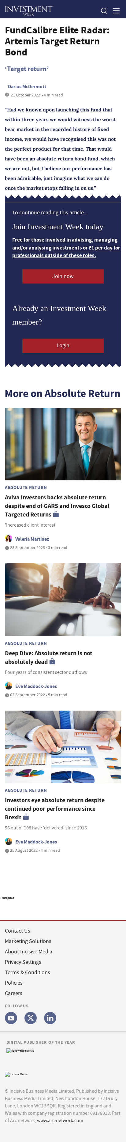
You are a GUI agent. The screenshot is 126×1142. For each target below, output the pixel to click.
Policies (14, 982)
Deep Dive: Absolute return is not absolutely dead (48, 657)
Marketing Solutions (28, 941)
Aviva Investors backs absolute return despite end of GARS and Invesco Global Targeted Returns (57, 506)
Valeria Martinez (32, 539)
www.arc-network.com (60, 1121)
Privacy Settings (23, 962)
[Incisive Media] (16, 1074)
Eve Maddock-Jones (36, 686)
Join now (63, 276)
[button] (104, 10)
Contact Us (17, 930)
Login (63, 345)
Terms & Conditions (27, 972)
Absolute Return (26, 487)
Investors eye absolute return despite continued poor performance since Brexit (55, 808)
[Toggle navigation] (114, 10)
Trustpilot (7, 898)
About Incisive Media (28, 951)
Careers (13, 993)
